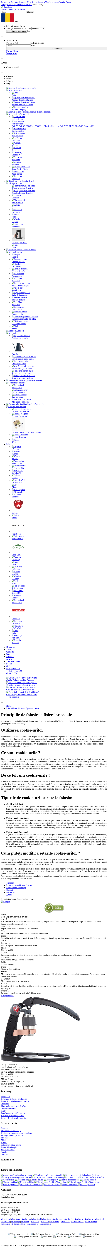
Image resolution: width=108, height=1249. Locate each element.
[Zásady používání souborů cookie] (48, 1175)
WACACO (16, 628)
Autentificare (57, 49)
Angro (42, 2)
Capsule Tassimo (19, 437)
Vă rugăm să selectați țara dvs (18, 28)
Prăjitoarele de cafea (20, 338)
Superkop (16, 178)
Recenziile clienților (9, 1147)
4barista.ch (65, 1221)
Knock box (16, 290)
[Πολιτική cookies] (9, 1184)
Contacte (22, 2)
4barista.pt (15, 1221)
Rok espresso (17, 136)
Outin (14, 95)
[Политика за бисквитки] (30, 1184)
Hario (14, 247)
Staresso (15, 598)
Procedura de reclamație (11, 1130)
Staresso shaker (18, 397)
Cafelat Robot (17, 119)
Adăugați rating (7, 995)
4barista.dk (99, 1219)
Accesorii (20, 331)
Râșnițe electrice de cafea (22, 193)
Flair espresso (17, 124)
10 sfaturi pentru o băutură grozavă (20, 685)
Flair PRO (34, 126)
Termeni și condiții (8, 1108)
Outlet (68, 2)
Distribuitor (16, 266)
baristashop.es (32, 1224)
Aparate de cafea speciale (40, 112)
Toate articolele (12, 697)
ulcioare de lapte (18, 300)
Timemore (16, 212)
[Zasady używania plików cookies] (16, 1177)
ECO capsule (17, 492)
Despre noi (5, 2)
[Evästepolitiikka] (78, 1180)
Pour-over (16, 159)
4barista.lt (45, 1221)
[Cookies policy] (72, 1177)
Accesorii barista (29, 250)
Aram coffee (17, 174)
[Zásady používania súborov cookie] (17, 1175)
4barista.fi (25, 1221)
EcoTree (15, 497)
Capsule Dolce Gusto (20, 411)
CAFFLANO (17, 482)
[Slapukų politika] (9, 1182)
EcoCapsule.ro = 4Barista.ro (13, 1113)
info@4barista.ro (8, 4)
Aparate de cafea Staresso (22, 100)
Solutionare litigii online (11, 1145)
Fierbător (15, 354)
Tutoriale (4, 1154)
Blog (29, 2)
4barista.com (58, 1219)
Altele (14, 328)
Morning (15, 164)
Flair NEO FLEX (67, 126)
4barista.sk (5, 1219)
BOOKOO (16, 473)
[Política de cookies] (68, 1180)
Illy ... (14, 442)
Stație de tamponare (20, 295)
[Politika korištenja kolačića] (92, 1177)
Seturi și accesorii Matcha (22, 378)
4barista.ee (54, 1221)
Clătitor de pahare (19, 323)
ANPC (4, 1142)
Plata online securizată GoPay (13, 1106)
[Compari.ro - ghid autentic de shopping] (54, 912)
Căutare (30, 12)
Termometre (17, 309)
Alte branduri (17, 202)
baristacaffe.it (19, 1224)
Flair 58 (15, 126)
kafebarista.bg (7, 1224)
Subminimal (17, 387)
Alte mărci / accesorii (20, 402)
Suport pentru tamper (20, 285)
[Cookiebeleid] (8, 1180)
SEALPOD (16, 593)
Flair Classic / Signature (49, 126)
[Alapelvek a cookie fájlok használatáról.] (81, 1175)
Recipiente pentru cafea (21, 373)
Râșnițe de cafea (29, 181)
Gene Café (16, 555)
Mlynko (15, 221)
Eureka (15, 207)
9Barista (15, 145)
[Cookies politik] (36, 1180)
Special (62, 2)
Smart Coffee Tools (20, 169)
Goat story (16, 155)
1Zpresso (15, 198)
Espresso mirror (18, 314)
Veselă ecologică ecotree (22, 368)
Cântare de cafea (18, 271)
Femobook (16, 226)
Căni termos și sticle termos (23, 359)
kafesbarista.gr (91, 1221)
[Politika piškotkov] (86, 1184)
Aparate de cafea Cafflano (22, 105)
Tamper (15, 257)
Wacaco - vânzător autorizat (12, 1115)
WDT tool (16, 281)
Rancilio (15, 150)
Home (8, 706)
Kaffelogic (16, 638)
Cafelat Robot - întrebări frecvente (20, 680)
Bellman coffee (18, 131)
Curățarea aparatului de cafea (24, 319)
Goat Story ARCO (19, 242)
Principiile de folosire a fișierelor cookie (22, 708)
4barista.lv (35, 1221)
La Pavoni (16, 140)
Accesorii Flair (90, 126)
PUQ (14, 583)
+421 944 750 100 (24, 4)
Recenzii (35, 2)
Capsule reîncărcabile (35, 404)
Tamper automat (18, 261)
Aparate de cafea (29, 88)
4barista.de (46, 1219)
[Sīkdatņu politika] (88, 1180)
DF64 (14, 487)
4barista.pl (36, 1219)
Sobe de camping (19, 109)
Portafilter (16, 304)
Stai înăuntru (16, 31)
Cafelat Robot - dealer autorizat (14, 1118)
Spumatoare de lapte (33, 380)
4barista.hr (69, 1219)
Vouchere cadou (52, 2)
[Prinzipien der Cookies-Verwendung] (47, 1177)
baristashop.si (45, 1224)
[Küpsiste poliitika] (25, 1182)
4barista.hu (26, 1219)
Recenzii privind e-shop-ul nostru (15, 1101)
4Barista (15, 454)
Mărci (8, 444)
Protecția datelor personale (12, 1135)
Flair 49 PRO (24, 126)
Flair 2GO (79, 126)
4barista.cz (15, 1219)
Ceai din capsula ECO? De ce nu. (20, 690)
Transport (15, 2)
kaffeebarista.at (77, 1221)
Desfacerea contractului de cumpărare (16, 1133)
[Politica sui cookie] (51, 1184)
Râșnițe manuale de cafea (22, 188)
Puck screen (17, 276)
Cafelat (15, 478)
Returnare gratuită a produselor (14, 1099)
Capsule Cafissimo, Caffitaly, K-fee (26, 432)
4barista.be (89, 1219)
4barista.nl (79, 1219)
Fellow (14, 217)
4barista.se (5, 1221)
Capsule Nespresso (19, 416)
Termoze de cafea (19, 364)
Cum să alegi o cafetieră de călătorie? (21, 694)
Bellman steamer (18, 392)
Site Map (5, 1138)
